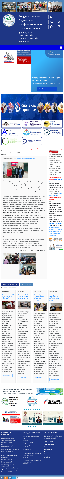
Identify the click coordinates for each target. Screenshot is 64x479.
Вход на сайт (38, 1)
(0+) (61, 1)
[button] (25, 409)
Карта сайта (47, 1)
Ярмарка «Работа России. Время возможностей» (24, 296)
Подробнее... (7, 375)
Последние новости (10, 284)
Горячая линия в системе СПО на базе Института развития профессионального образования (55, 231)
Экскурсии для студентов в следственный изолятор (54, 297)
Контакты (55, 1)
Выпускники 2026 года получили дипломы (8, 296)
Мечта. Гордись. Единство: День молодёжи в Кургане (39, 297)
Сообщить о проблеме (47, 89)
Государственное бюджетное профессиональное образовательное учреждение (31, 24)
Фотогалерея (26, 284)
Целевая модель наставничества (25, 158)
